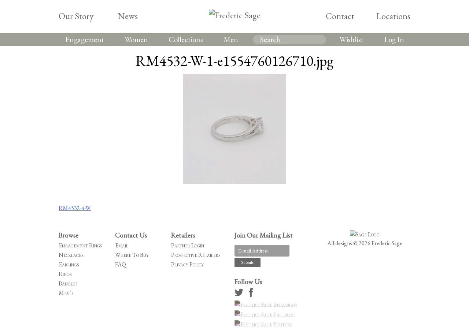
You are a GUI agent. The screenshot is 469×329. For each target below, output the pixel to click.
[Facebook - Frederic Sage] (252, 295)
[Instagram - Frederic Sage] (266, 305)
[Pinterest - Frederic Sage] (266, 314)
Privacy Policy (187, 264)
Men (231, 39)
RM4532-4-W (75, 208)
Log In (394, 39)
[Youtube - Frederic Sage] (264, 324)
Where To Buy (132, 255)
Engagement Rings (80, 245)
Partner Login (187, 245)
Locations (393, 16)
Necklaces (71, 255)
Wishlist (351, 39)
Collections (186, 39)
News (128, 16)
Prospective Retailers (195, 255)
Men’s (66, 293)
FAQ (120, 264)
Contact (340, 16)
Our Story (76, 16)
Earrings (69, 264)
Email (121, 245)
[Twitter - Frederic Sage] (239, 295)
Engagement (84, 39)
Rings (65, 274)
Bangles (68, 283)
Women (136, 39)
